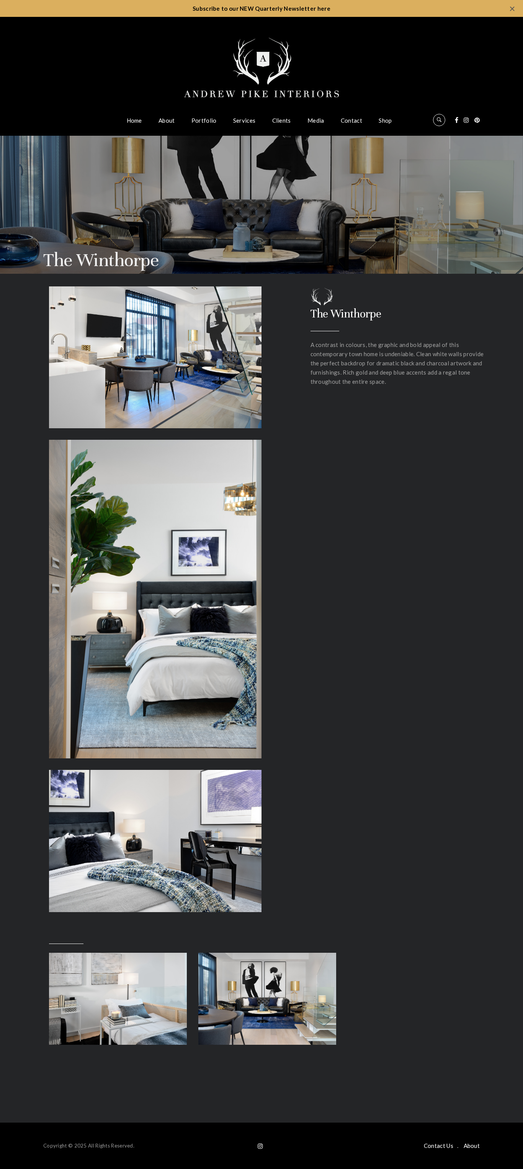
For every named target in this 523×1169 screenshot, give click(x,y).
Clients (281, 120)
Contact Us (438, 1145)
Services (244, 120)
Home (134, 120)
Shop (385, 120)
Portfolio (204, 120)
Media (315, 120)
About (167, 120)
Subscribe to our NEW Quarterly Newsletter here (261, 8)
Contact (351, 120)
